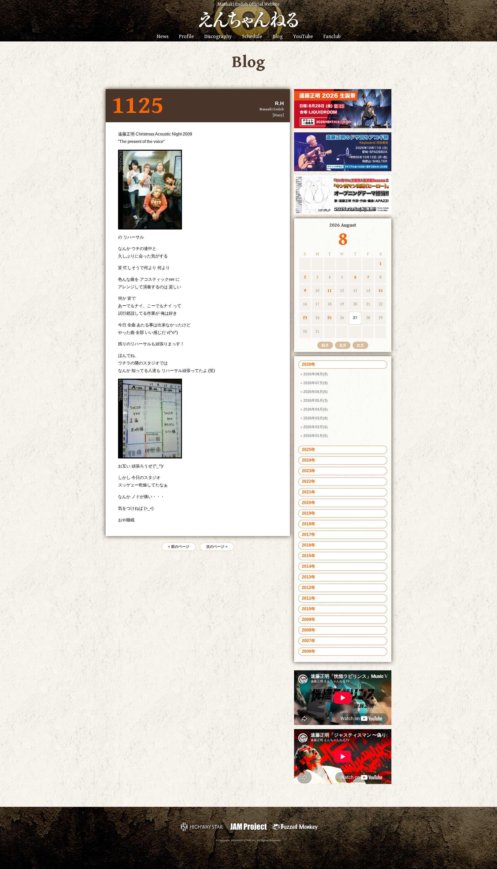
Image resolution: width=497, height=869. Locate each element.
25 (329, 317)
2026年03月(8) (315, 418)
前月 (325, 345)
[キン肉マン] (342, 194)
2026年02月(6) (315, 427)
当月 (342, 345)
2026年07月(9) (315, 383)
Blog (278, 36)
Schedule (252, 36)
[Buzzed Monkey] (295, 826)
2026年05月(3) (315, 400)
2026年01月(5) (315, 436)
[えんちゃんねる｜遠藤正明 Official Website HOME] (248, 19)
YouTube (303, 36)
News (163, 36)
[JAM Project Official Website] (248, 826)
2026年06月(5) (315, 392)
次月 (360, 345)
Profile (186, 36)
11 (329, 290)
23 (305, 317)
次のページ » (217, 546)
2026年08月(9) (315, 374)
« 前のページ (178, 546)
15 (380, 290)
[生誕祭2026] (342, 108)
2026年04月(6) (315, 409)
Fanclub (332, 36)
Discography (218, 36)
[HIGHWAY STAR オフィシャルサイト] (202, 826)
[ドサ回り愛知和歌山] (342, 151)
